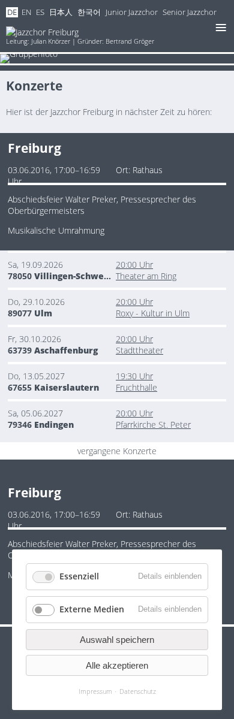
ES (40, 12)
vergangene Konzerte (117, 451)
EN (26, 12)
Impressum (95, 691)
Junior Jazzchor (132, 12)
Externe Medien (91, 609)
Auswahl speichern (117, 640)
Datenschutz (137, 691)
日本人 (61, 12)
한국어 (89, 12)
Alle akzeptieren (117, 665)
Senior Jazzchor (190, 12)
